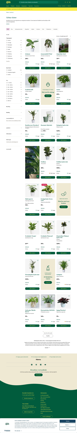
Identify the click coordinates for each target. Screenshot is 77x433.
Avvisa (67, 428)
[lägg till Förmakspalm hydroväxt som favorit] (38, 260)
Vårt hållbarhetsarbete (45, 407)
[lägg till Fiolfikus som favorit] (53, 148)
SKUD (42, 413)
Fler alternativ (17, 430)
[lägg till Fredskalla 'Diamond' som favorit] (53, 222)
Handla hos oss (43, 406)
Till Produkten (34, 68)
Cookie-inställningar (46, 416)
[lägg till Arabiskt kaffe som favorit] (38, 75)
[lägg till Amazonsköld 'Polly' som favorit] (53, 40)
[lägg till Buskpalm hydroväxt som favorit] (69, 111)
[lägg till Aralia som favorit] (69, 75)
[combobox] (39, 2)
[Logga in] (67, 2)
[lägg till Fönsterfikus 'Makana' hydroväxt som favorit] (69, 222)
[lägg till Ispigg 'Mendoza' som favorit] (69, 296)
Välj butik (69, 5)
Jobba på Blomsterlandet (46, 409)
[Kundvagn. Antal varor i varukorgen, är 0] (70, 2)
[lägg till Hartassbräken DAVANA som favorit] (53, 296)
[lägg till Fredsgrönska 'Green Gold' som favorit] (53, 185)
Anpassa (67, 424)
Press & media (43, 404)
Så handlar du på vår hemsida (46, 411)
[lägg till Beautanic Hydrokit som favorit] (53, 111)
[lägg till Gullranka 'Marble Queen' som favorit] (38, 296)
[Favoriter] (65, 2)
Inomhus (11, 12)
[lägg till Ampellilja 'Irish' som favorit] (69, 40)
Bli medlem (38, 374)
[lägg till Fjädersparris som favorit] (38, 185)
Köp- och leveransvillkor (45, 397)
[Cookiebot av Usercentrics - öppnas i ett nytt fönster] (7, 431)
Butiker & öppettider (28, 411)
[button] (14, 106)
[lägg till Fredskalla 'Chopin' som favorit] (38, 222)
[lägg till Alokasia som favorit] (38, 40)
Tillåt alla (67, 421)
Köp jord (48, 95)
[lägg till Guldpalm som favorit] (69, 260)
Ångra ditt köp (43, 398)
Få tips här (48, 282)
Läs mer (7, 23)
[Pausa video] (37, 176)
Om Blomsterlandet (45, 395)
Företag (59, 5)
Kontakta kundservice (28, 398)
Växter (7, 12)
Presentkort (43, 402)
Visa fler (8, 61)
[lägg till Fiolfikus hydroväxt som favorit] (69, 148)
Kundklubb (63, 5)
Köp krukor (63, 206)
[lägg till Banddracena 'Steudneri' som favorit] (38, 111)
